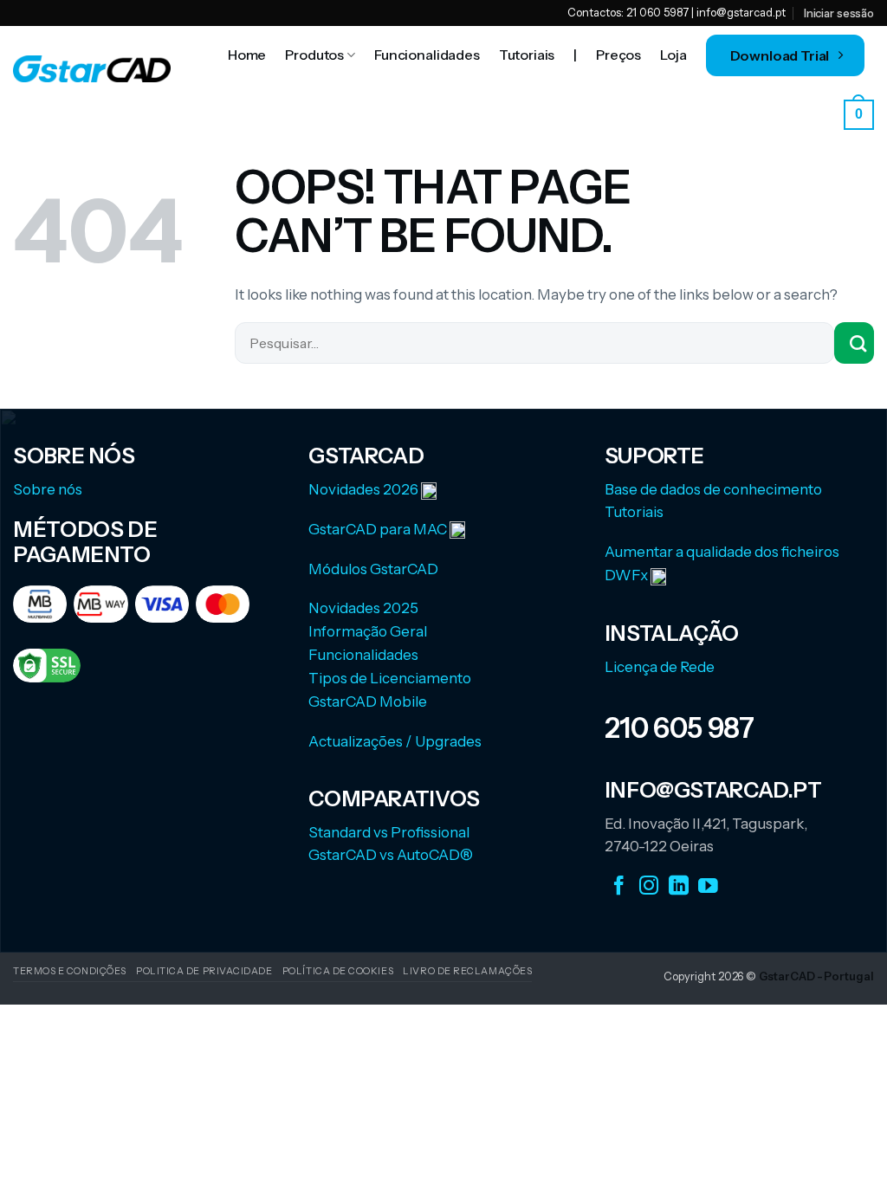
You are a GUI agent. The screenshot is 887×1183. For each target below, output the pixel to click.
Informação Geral (367, 631)
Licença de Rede (660, 667)
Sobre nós (47, 489)
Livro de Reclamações (467, 971)
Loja (673, 54)
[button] (859, 113)
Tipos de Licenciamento (389, 678)
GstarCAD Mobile (367, 701)
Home (247, 54)
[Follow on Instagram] (649, 886)
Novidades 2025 (363, 608)
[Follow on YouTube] (708, 886)
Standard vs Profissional (388, 832)
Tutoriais (527, 54)
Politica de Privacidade (204, 971)
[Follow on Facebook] (619, 886)
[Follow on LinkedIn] (679, 886)
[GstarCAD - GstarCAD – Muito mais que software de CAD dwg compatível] (92, 69)
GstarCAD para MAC (377, 529)
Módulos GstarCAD (373, 569)
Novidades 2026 (364, 489)
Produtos (314, 54)
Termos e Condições (69, 971)
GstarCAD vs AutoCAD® (390, 854)
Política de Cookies (337, 971)
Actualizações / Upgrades (395, 741)
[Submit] (854, 343)
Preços (618, 54)
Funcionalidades (427, 54)
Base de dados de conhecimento (713, 489)
